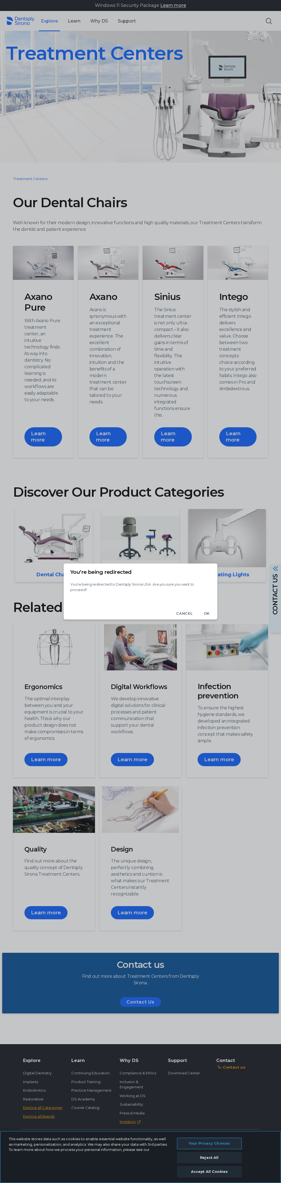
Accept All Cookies (209, 1171)
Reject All (209, 1157)
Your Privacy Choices (209, 1143)
